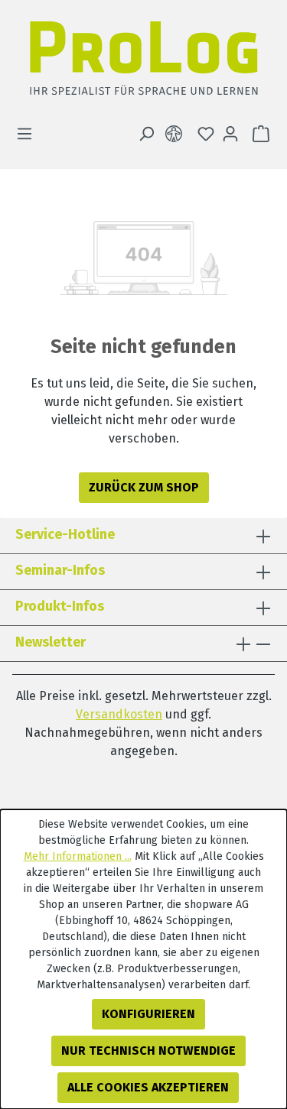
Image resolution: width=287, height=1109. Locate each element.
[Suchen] (146, 133)
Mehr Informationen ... (78, 856)
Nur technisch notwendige (148, 1050)
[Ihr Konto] (230, 133)
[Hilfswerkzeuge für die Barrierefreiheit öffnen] (177, 133)
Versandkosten (119, 714)
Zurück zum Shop (144, 487)
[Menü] (29, 133)
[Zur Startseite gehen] (143, 62)
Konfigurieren (148, 1014)
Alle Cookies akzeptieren (148, 1087)
